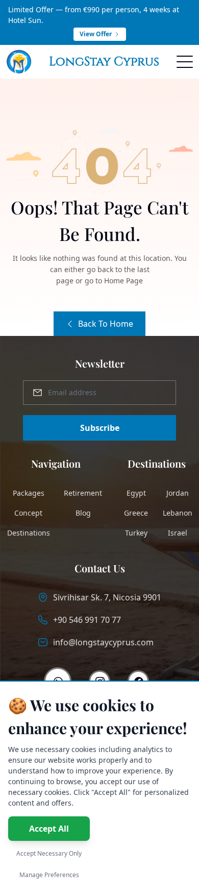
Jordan (177, 493)
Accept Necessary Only (49, 853)
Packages (28, 493)
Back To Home (105, 323)
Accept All (49, 828)
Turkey (136, 533)
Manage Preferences (49, 874)
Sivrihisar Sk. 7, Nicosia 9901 (107, 597)
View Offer (96, 34)
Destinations (28, 533)
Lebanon (177, 513)
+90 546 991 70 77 (87, 619)
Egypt (136, 493)
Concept (28, 513)
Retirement (83, 493)
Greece (136, 513)
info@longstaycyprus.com (103, 642)
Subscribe (99, 427)
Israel (177, 533)
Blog (83, 513)
